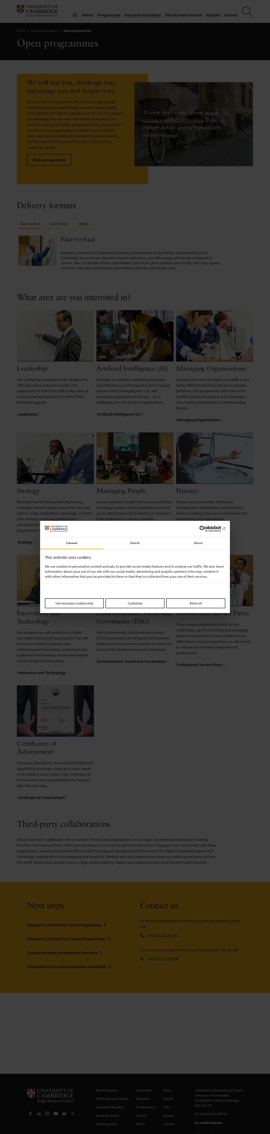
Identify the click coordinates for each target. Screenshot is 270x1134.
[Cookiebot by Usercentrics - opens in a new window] (206, 529)
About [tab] (198, 543)
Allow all (196, 603)
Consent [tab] (72, 543)
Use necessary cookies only (74, 603)
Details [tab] (135, 543)
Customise (135, 603)
